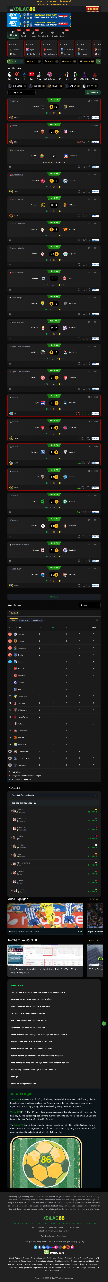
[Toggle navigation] (11, 9)
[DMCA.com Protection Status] (54, 1252)
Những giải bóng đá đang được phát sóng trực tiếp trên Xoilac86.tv (39, 1034)
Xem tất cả (93, 899)
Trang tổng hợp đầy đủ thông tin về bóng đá (29, 1020)
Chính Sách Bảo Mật (34, 1224)
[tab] (13, 34)
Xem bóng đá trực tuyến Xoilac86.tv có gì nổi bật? (32, 999)
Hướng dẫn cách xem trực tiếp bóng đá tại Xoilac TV (33, 1048)
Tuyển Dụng (91, 1224)
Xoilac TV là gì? (17, 985)
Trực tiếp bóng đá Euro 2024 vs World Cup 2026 (31, 1041)
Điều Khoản (50, 1224)
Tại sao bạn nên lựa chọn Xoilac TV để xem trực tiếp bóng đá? (37, 1055)
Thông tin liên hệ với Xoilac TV (23, 1083)
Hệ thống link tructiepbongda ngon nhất (28, 1013)
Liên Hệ (80, 1224)
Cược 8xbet (92, 8)
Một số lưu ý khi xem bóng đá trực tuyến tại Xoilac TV (33, 1069)
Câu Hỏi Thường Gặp (66, 1224)
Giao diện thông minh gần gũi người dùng (28, 1027)
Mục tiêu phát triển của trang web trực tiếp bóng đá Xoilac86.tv (38, 992)
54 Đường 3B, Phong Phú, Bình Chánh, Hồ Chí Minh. (57, 1228)
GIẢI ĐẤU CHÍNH (14, 68)
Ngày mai (88, 61)
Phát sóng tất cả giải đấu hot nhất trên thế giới (30, 1006)
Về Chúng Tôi (17, 1224)
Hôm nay (70, 61)
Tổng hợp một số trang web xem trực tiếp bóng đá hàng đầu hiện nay (40, 1062)
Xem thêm (54, 597)
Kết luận (14, 1076)
